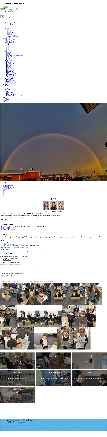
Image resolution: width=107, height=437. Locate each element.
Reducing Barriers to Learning (10, 73)
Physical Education (10, 70)
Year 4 (8, 48)
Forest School (9, 65)
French (8, 66)
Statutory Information (8, 28)
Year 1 (8, 45)
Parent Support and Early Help (12, 94)
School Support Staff (8, 40)
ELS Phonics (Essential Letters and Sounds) (15, 55)
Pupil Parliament (10, 79)
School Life (5, 38)
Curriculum (5, 51)
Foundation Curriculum (9, 60)
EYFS (8, 44)
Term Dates (7, 85)
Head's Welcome (8, 21)
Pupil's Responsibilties (9, 78)
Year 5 (8, 49)
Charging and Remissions (11, 35)
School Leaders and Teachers (10, 39)
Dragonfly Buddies (10, 80)
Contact (4, 101)
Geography (9, 67)
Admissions (7, 86)
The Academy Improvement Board (13, 24)
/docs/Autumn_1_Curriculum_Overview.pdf (8, 227)
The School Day (8, 88)
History (8, 68)
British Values (9, 64)
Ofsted (6, 26)
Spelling (8, 58)
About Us (4, 20)
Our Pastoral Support (11, 75)
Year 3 (8, 47)
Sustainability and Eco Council (12, 81)
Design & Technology (11, 63)
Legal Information (22, 423)
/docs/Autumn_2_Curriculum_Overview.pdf (8, 228)
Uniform (6, 87)
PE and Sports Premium (11, 32)
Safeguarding (9, 30)
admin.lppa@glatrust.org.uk (29, 420)
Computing (9, 62)
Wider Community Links (9, 77)
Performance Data (10, 34)
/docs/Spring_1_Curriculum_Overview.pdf (7, 229)
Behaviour (7, 76)
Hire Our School (8, 37)
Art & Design (9, 61)
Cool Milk (7, 91)
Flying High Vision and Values (10, 22)
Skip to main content (4, 0)
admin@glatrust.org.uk (79, 427)
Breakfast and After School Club (10, 41)
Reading (8, 54)
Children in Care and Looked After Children (15, 95)
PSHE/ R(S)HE (10, 71)
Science (8, 59)
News (4, 97)
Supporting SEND (10, 74)
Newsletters (7, 99)
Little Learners (5, 100)
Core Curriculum (8, 52)
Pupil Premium (9, 31)
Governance (9, 25)
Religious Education (10, 72)
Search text (2, 16)
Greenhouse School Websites (5, 426)
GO (15, 16)
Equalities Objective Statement (12, 36)
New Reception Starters (9, 92)
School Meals (7, 89)
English (8, 53)
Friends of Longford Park (9, 42)
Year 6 (8, 50)
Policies (8, 29)
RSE (6, 96)
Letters (6, 98)
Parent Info (5, 84)
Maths (8, 57)
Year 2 (8, 46)
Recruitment (7, 27)
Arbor (6, 90)
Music (8, 69)
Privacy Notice (9, 33)
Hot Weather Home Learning (10, 83)
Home (4, 19)
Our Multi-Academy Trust (9, 23)
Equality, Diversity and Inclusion (10, 82)
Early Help (7, 93)
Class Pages (7, 43)
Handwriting (9, 56)
